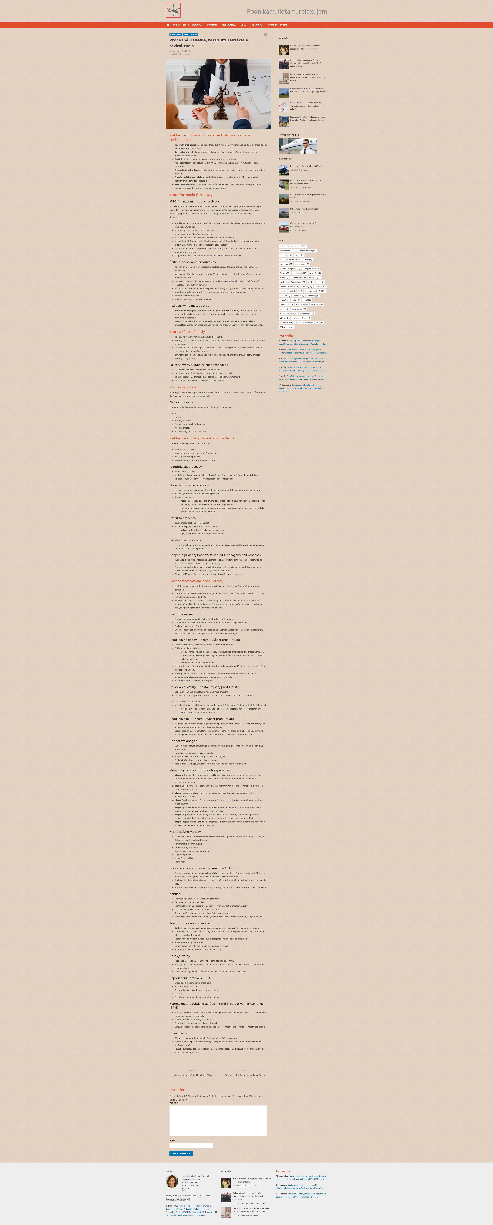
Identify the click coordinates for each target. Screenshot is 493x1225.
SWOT (185, 1212)
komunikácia (299, 278)
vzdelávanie (307, 314)
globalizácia (299, 273)
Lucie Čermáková (247, 1186)
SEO (180, 1206)
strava (284, 309)
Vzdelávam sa (228, 25)
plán (283, 291)
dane (308, 260)
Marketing (170, 1215)
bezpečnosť (299, 246)
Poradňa (272, 25)
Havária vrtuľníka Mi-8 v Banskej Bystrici (307, 166)
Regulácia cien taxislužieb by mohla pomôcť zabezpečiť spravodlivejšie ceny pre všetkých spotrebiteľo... (301, 388)
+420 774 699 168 (190, 1186)
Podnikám (212, 25)
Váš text (173, 1103)
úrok (319, 323)
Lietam (243, 25)
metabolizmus (316, 282)
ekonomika (286, 264)
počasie (299, 296)
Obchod (192, 1215)
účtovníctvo (286, 327)
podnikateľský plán (315, 291)
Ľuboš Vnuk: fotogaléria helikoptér (304, 209)
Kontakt (284, 25)
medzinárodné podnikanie (292, 282)
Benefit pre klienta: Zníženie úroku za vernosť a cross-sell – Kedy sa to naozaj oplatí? (306, 106)
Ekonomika (170, 1212)
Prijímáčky (188, 1209)
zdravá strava (287, 323)
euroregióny (302, 264)
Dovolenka (201, 1215)
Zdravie (179, 1212)
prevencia (313, 296)
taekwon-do (299, 309)
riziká (307, 300)
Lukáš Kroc (245, 1215)
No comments (260, 1186)
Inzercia (179, 1199)
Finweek (285, 273)
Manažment (175, 34)
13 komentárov (304, 230)
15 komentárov (305, 202)
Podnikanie (197, 1209)
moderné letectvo (289, 287)
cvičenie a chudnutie (290, 260)
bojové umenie (307, 251)
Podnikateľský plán (197, 1212)
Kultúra (178, 1215)
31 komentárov (304, 170)
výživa (284, 318)
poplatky (285, 296)
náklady (307, 287)
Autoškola (208, 1206)
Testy (186, 25)
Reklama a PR (188, 1206)
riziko (296, 300)
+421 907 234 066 (190, 1183)
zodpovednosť (305, 323)
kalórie (284, 278)
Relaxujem (257, 25)
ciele (299, 255)
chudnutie (286, 255)
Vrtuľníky (199, 1206)
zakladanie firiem (301, 318)
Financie (207, 1209)
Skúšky (185, 1215)
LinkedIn (185, 1189)
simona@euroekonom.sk (192, 1179)
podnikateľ (296, 291)
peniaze (321, 287)
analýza (284, 246)
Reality (169, 1209)
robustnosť (286, 305)
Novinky (176, 25)
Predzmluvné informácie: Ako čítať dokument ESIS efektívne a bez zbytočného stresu (308, 77)
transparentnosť (288, 314)
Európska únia (311, 269)
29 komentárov (305, 187)
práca (284, 300)
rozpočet (302, 305)
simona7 (175, 51)
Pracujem (197, 25)
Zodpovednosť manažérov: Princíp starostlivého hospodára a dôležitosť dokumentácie (305, 63)
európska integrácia (290, 269)
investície (315, 273)
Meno (172, 1141)
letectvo (314, 278)
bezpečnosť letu (288, 251)
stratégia (317, 305)
